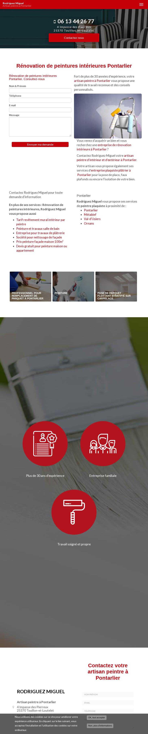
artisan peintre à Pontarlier (92, 81)
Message (14, 115)
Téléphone (15, 95)
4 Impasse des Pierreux (74, 28)
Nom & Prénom (17, 86)
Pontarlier (91, 210)
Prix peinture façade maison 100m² (39, 241)
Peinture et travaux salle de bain (37, 228)
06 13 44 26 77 (76, 21)
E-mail (12, 105)
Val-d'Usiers (92, 219)
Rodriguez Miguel (17, 4)
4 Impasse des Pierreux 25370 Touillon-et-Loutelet (35, 708)
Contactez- (74, 37)
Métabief (90, 214)
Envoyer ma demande (40, 144)
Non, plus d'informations (100, 725)
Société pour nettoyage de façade (39, 237)
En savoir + (30, 287)
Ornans (89, 223)
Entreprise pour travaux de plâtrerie (40, 233)
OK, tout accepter (96, 717)
